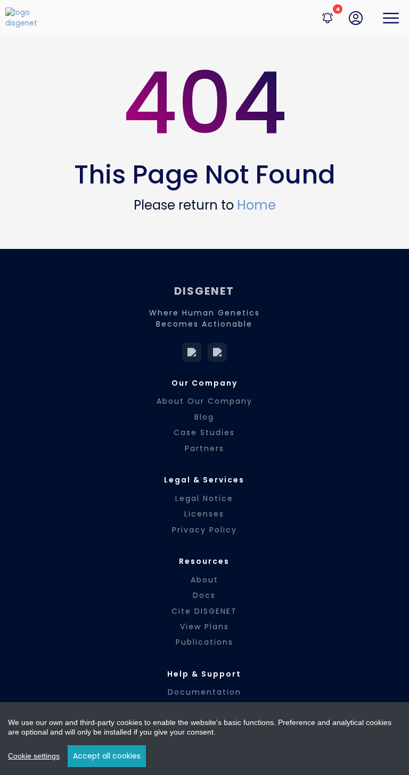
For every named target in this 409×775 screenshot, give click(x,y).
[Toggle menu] (391, 18)
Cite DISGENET (204, 611)
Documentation (204, 692)
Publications (204, 642)
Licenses (204, 514)
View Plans (204, 626)
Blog (204, 417)
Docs (204, 595)
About (204, 579)
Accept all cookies (107, 756)
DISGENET (204, 291)
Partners (204, 448)
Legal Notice (204, 498)
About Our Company (204, 401)
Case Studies (204, 432)
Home (256, 205)
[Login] (356, 18)
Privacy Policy (204, 529)
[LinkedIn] (191, 352)
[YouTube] (217, 352)
